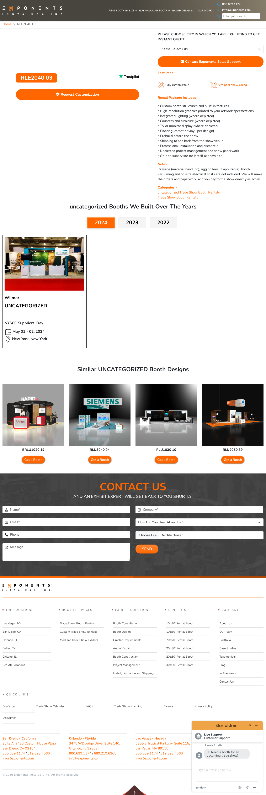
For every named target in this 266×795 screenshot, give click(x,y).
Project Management (126, 665)
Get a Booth (33, 459)
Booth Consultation (125, 623)
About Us (225, 623)
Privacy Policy (203, 706)
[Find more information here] (227, 756)
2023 (132, 222)
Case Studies (227, 648)
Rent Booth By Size (121, 10)
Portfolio (225, 640)
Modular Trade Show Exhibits (79, 640)
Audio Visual (121, 648)
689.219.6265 (105, 753)
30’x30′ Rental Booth (179, 665)
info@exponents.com (236, 10)
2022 (163, 222)
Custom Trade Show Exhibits (78, 632)
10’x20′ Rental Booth (179, 623)
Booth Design (122, 632)
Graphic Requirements (127, 640)
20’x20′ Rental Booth (179, 640)
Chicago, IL (9, 657)
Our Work (205, 10)
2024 (101, 222)
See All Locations (13, 665)
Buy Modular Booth (153, 10)
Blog (222, 665)
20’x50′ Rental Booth (179, 657)
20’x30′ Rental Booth (179, 648)
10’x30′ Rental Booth (179, 632)
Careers (168, 706)
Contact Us (226, 682)
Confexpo (8, 706)
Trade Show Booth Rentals (178, 197)
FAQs (89, 706)
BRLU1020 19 (33, 449)
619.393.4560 (38, 753)
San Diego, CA (11, 632)
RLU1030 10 (166, 449)
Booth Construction (125, 657)
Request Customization (79, 94)
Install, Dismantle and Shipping (133, 673)
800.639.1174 (231, 4)
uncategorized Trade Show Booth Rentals (189, 192)
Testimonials (227, 657)
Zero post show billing (232, 85)
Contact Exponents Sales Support (212, 61)
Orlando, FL (10, 640)
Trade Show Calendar (50, 706)
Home (7, 24)
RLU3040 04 (100, 449)
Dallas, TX (9, 648)
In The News (227, 673)
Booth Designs (182, 10)
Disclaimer (9, 718)
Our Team (225, 632)
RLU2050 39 (233, 449)
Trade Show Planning (128, 706)
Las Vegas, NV (11, 623)
